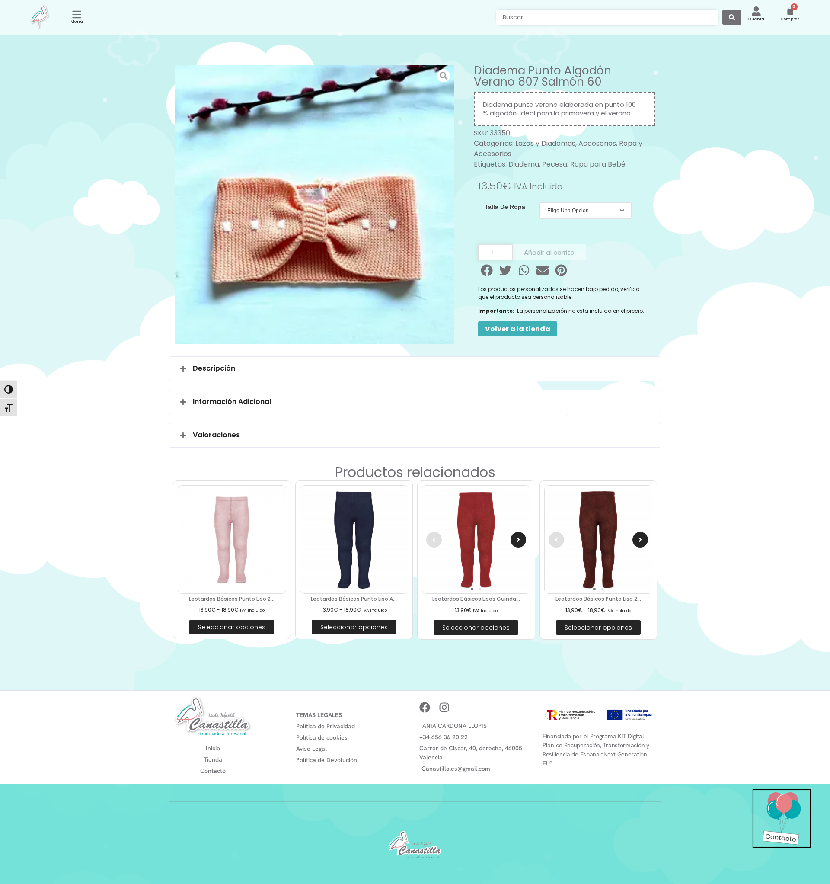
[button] (487, 270)
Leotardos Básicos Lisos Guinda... (476, 598)
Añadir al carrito (549, 252)
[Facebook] (424, 707)
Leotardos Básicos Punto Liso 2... (232, 598)
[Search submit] (731, 17)
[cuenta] (756, 11)
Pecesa (554, 164)
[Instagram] (444, 707)
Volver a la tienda (517, 329)
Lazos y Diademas (545, 143)
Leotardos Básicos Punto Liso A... (354, 598)
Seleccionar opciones (231, 627)
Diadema (523, 164)
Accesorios (597, 143)
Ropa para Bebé (598, 164)
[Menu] (77, 14)
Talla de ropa (505, 206)
